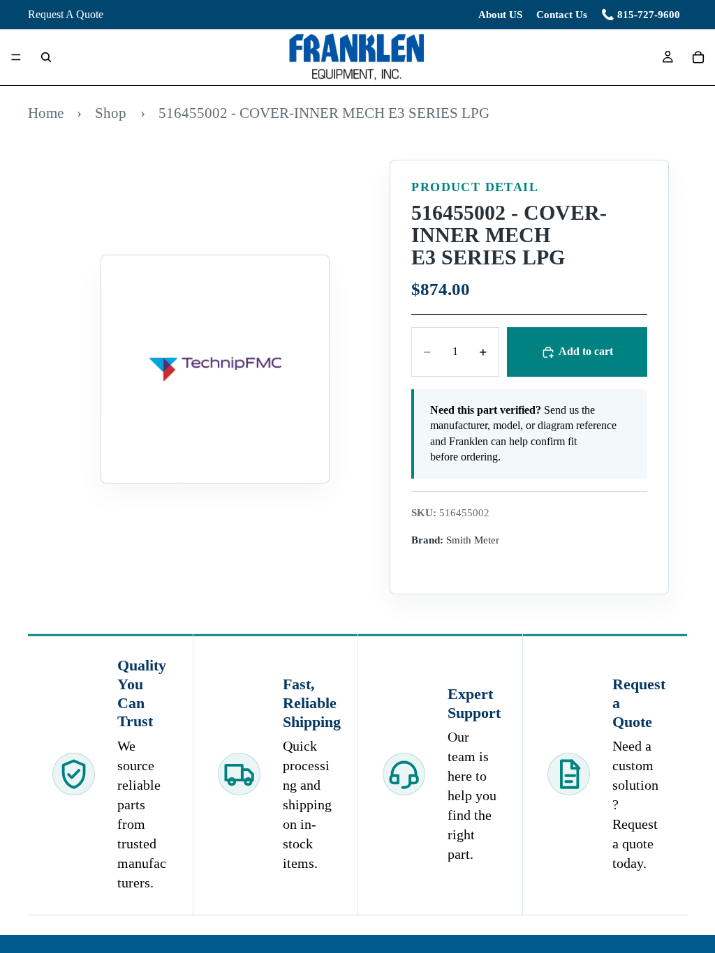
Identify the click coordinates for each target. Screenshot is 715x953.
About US (500, 14)
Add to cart (586, 351)
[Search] (46, 57)
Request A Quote (65, 14)
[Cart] (698, 57)
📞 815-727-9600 (640, 14)
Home (46, 113)
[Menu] (16, 58)
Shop (110, 113)
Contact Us (561, 14)
